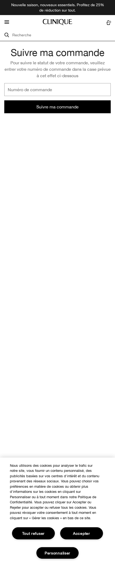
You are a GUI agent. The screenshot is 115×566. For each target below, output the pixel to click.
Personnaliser (57, 553)
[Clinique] (57, 22)
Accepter (81, 533)
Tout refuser (33, 533)
